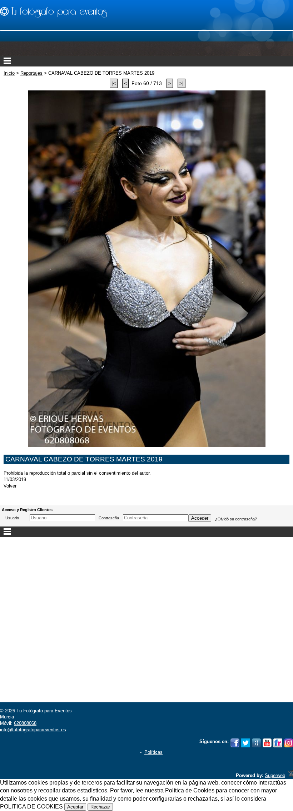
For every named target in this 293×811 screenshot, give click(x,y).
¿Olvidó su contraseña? (236, 519)
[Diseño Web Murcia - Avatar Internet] (290, 775)
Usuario (12, 518)
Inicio (9, 73)
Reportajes (31, 73)
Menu (146, 61)
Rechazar (100, 807)
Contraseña (109, 518)
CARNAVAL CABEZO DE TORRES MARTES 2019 (84, 459)
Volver (10, 486)
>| (181, 83)
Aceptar (75, 807)
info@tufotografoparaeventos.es (33, 729)
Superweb (275, 775)
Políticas (153, 752)
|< (113, 83)
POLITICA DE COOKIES (31, 806)
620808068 (25, 723)
